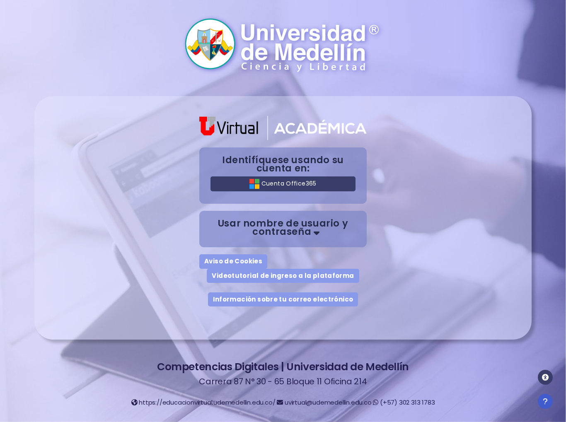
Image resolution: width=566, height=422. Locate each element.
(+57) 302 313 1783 (407, 402)
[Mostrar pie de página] (545, 401)
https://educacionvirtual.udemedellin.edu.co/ (207, 402)
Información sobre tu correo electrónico (283, 299)
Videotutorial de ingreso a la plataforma (283, 275)
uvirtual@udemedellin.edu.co (328, 402)
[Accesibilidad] (545, 377)
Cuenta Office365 (287, 183)
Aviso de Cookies (233, 261)
